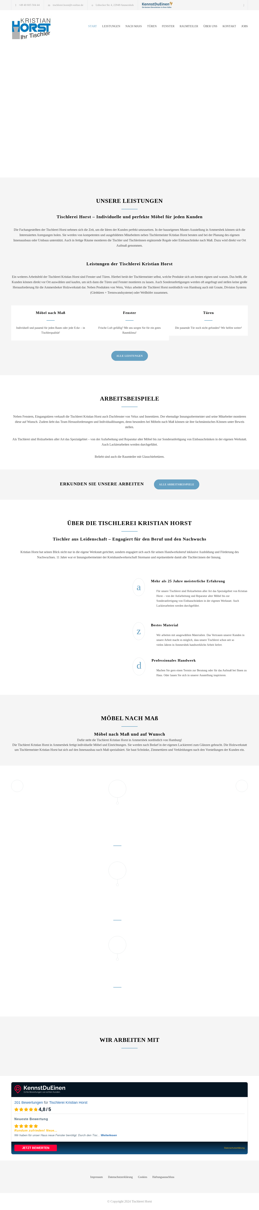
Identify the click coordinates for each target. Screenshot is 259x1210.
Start (92, 26)
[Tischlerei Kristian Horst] (157, 5)
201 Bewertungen (28, 1102)
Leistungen (111, 26)
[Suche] (244, 5)
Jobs (244, 26)
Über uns (210, 26)
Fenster (168, 26)
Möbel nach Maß (50, 313)
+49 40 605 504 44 (29, 4)
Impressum (96, 1177)
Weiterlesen (109, 1135)
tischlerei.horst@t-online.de (68, 4)
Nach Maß (133, 26)
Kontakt (229, 26)
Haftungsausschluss (163, 1177)
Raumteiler (189, 26)
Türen (152, 26)
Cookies (142, 1177)
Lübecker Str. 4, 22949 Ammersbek (115, 4)
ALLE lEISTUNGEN (129, 356)
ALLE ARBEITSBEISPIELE (176, 484)
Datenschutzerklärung (120, 1177)
